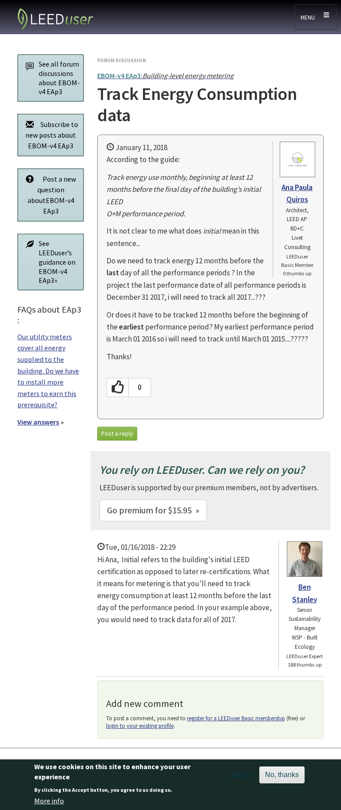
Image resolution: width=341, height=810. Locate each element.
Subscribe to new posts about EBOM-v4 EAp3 (51, 135)
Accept (241, 774)
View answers (38, 421)
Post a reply (117, 433)
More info (49, 800)
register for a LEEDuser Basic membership (236, 718)
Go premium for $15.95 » (153, 510)
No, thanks (282, 774)
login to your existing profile (140, 726)
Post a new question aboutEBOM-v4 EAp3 (52, 195)
